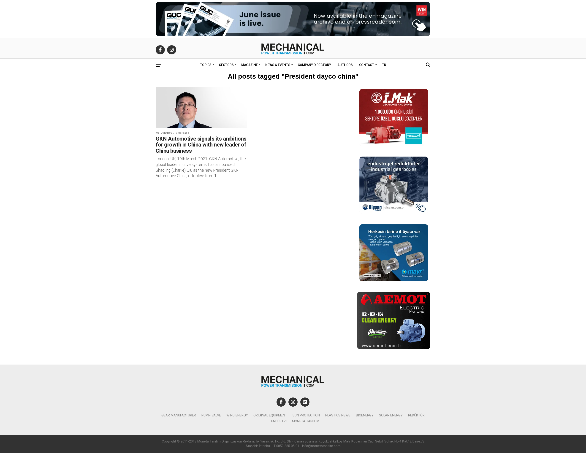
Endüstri (279, 421)
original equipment (270, 415)
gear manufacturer (178, 415)
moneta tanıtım (305, 421)
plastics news (337, 415)
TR (384, 65)
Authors (345, 65)
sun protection (306, 415)
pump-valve (211, 415)
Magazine (249, 65)
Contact (366, 65)
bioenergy (365, 415)
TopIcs (206, 65)
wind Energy (237, 415)
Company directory (314, 65)
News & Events (277, 65)
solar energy (391, 415)
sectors (226, 65)
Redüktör (416, 415)
